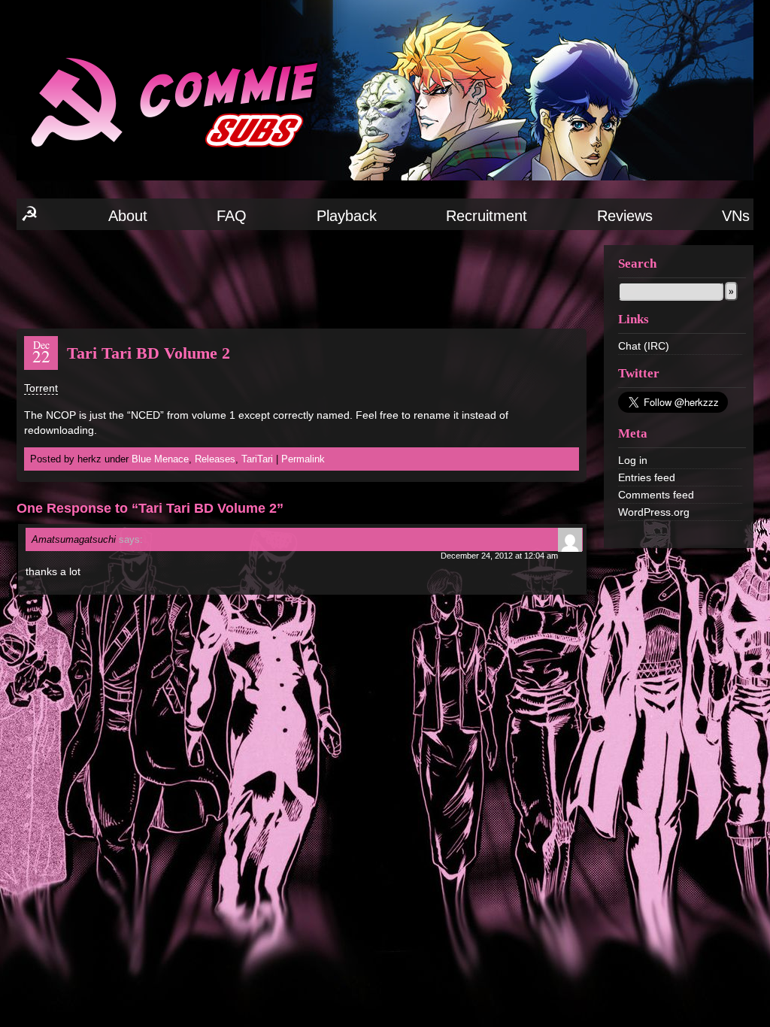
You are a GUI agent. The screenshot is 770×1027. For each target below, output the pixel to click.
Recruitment (486, 216)
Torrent (41, 388)
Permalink (303, 459)
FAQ (232, 216)
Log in (632, 460)
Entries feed (646, 477)
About (127, 216)
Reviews (625, 216)
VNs (736, 216)
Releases (215, 459)
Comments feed (656, 495)
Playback (347, 216)
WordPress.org (654, 512)
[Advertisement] (301, 278)
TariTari (257, 459)
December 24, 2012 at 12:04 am (499, 555)
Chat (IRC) (643, 346)
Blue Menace (160, 459)
